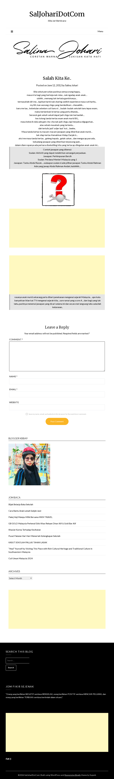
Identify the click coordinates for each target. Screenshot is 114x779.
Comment (16, 339)
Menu (100, 31)
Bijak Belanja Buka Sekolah (20, 504)
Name (13, 376)
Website (14, 402)
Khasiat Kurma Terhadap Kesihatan (24, 529)
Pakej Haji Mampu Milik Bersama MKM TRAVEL (30, 517)
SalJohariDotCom (57, 14)
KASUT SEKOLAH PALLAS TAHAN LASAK (27, 542)
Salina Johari (71, 85)
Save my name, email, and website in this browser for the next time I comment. (57, 414)
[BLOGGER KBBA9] (29, 484)
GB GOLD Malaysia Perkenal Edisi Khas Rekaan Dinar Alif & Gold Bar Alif (42, 523)
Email (13, 389)
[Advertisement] (57, 228)
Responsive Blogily (73, 775)
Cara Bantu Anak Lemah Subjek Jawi (24, 511)
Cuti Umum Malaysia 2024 (20, 558)
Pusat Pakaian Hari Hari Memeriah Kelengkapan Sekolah (34, 536)
